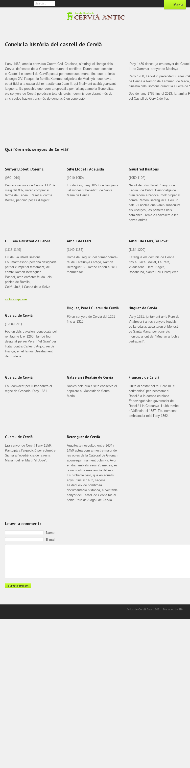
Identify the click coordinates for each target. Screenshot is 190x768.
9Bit (181, 609)
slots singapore (16, 299)
